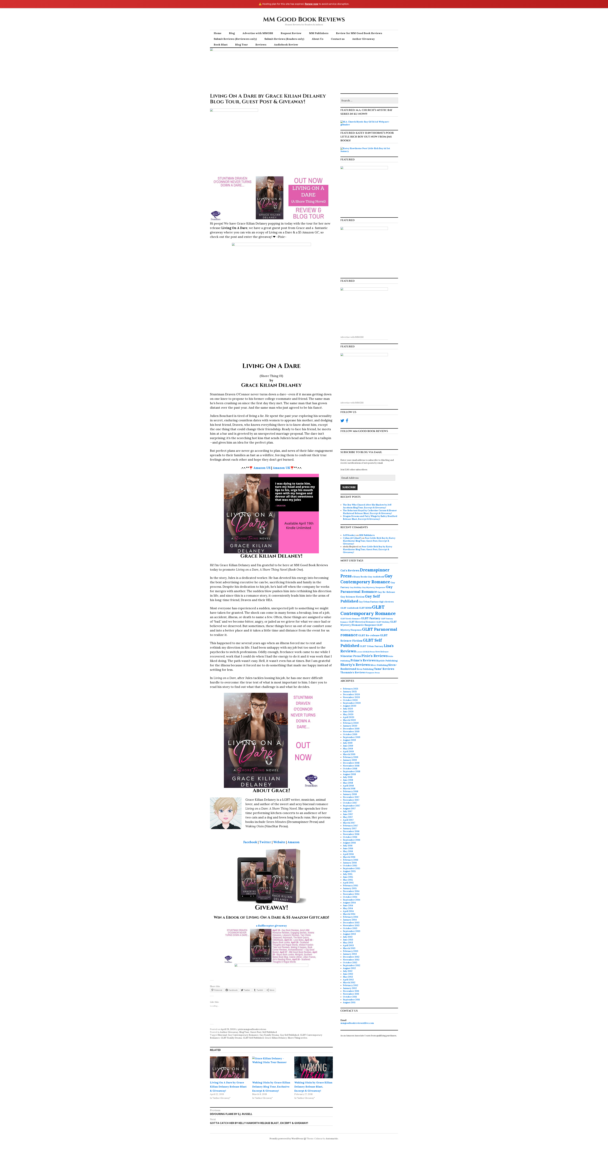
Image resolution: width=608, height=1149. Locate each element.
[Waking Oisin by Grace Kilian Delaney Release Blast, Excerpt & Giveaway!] (313, 1067)
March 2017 (349, 822)
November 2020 (351, 697)
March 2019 (349, 754)
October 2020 (350, 700)
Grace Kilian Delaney (276, 1037)
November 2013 (351, 925)
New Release (382, 651)
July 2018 (347, 777)
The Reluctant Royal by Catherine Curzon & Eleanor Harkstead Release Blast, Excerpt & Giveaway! (370, 512)
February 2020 (351, 723)
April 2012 (348, 979)
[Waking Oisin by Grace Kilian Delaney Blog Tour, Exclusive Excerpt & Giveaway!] (271, 1067)
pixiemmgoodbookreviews (252, 1029)
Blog (232, 33)
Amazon (294, 842)
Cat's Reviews (349, 570)
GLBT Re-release (369, 635)
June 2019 (348, 745)
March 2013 (349, 948)
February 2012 (350, 985)
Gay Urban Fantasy (369, 601)
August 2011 (349, 1002)
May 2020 (348, 714)
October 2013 (350, 928)
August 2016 (349, 842)
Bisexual (222, 1035)
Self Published (269, 1032)
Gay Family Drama (269, 1035)
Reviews (260, 44)
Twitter (265, 842)
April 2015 (348, 882)
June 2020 (348, 711)
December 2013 (351, 922)
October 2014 (350, 897)
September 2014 (351, 899)
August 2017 (349, 808)
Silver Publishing (379, 665)
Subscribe (349, 487)
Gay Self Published (289, 1035)
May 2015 (348, 880)
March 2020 (349, 720)
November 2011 (351, 994)
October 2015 (350, 865)
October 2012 (350, 962)
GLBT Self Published (253, 1037)
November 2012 (351, 959)
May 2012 (348, 976)
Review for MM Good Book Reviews (359, 33)
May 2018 (348, 783)
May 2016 (348, 851)
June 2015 (348, 877)
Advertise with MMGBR (257, 33)
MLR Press (370, 651)
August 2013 (349, 934)
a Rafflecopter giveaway (271, 925)
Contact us (338, 38)
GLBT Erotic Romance (350, 618)
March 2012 (349, 982)
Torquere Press (373, 673)
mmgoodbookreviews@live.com (357, 1023)
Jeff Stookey (349, 535)
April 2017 (348, 820)
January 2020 (350, 725)
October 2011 (350, 996)
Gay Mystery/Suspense (373, 587)
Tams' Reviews (384, 669)
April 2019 (348, 751)
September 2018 (351, 771)
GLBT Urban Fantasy (371, 646)
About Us (317, 38)
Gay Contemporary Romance (243, 1035)
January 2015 (350, 888)
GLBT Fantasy (370, 618)
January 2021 (350, 691)
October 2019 (350, 734)
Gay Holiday (355, 587)
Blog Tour (241, 44)
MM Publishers (318, 33)
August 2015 (349, 871)
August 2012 (349, 968)
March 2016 (349, 857)
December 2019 (351, 728)
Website (279, 842)
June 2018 (348, 780)
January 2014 (350, 919)
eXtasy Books (359, 576)
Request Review (291, 33)
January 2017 (350, 828)
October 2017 (350, 802)
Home (217, 33)
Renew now (311, 3)
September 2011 (351, 999)
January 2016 (350, 862)
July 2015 (347, 874)
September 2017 (351, 805)
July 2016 (347, 845)
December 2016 (351, 831)
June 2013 (348, 939)
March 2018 (349, 788)
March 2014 (349, 914)
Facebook (250, 842)
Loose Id (360, 651)
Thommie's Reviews (353, 672)
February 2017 (350, 825)
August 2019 (349, 740)
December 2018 (351, 763)
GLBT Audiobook (349, 607)
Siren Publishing (365, 669)
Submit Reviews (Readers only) (284, 38)
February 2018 (350, 791)
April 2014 (348, 911)
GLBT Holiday (383, 622)
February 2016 (350, 860)
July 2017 (347, 811)
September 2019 (351, 737)
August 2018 (349, 774)
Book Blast (221, 44)
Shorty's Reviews (355, 664)
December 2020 (351, 694)
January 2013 (350, 954)
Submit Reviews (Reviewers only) (235, 38)
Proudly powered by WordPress (286, 1138)
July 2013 (347, 937)
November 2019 (351, 731)
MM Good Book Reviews (304, 19)
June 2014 (348, 905)
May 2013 (348, 942)
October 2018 (350, 768)
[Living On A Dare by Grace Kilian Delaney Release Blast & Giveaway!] (229, 1067)
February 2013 (350, 951)
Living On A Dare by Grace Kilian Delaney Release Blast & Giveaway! (228, 1086)
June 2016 (348, 848)
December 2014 (351, 891)
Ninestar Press (350, 656)
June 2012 (348, 974)
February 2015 (350, 885)
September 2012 (351, 965)
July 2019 (347, 743)
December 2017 (351, 797)
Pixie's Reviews (374, 655)
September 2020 (352, 703)
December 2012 (351, 957)
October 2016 (350, 837)
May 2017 (348, 817)
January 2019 (350, 760)
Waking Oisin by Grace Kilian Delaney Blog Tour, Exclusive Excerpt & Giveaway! (271, 1086)
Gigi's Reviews (386, 602)
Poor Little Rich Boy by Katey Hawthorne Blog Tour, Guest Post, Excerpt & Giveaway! (369, 541)
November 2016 (351, 834)
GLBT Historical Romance (362, 622)
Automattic (332, 1138)
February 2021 (350, 688)
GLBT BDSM (365, 608)
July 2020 (348, 708)
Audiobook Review (286, 44)
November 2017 (351, 800)
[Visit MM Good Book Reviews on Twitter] (342, 421)
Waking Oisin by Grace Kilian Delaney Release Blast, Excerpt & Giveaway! (313, 1086)
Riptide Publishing (387, 660)
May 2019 (348, 748)
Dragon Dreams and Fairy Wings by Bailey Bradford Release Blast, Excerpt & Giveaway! (370, 517)
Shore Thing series (297, 1037)
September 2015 (351, 868)
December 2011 (351, 991)
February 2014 (350, 917)
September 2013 (351, 931)
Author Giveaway (363, 38)
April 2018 (348, 785)
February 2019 (350, 757)
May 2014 (348, 908)
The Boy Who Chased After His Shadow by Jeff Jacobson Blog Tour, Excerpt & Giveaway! (367, 506)
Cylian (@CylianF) (352, 538)
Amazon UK (281, 468)
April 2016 (348, 854)
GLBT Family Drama (231, 1037)
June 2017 (348, 814)
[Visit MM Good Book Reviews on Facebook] (347, 421)
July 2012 (347, 971)
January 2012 (350, 988)
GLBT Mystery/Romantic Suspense (368, 623)
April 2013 (348, 945)
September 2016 (351, 840)
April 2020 (348, 717)
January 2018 (350, 794)
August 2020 (349, 706)
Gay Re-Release (386, 592)
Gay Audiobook (376, 576)
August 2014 (349, 902)
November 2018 (351, 765)
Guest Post (255, 1032)
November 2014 (351, 894)
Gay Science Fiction (352, 596)
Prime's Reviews (363, 660)
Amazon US (261, 468)
